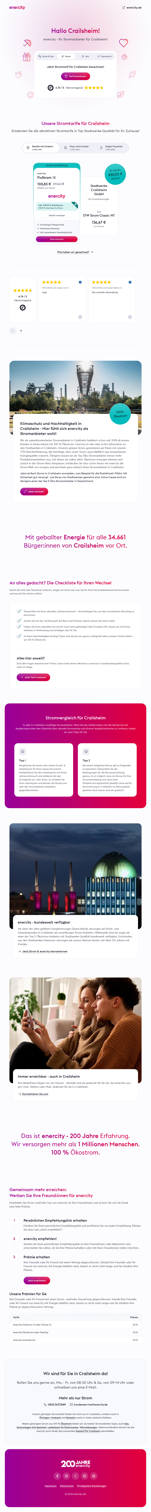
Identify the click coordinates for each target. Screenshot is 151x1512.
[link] (132, 7)
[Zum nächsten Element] (20, 330)
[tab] (46, 56)
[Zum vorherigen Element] (12, 330)
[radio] (40, 148)
